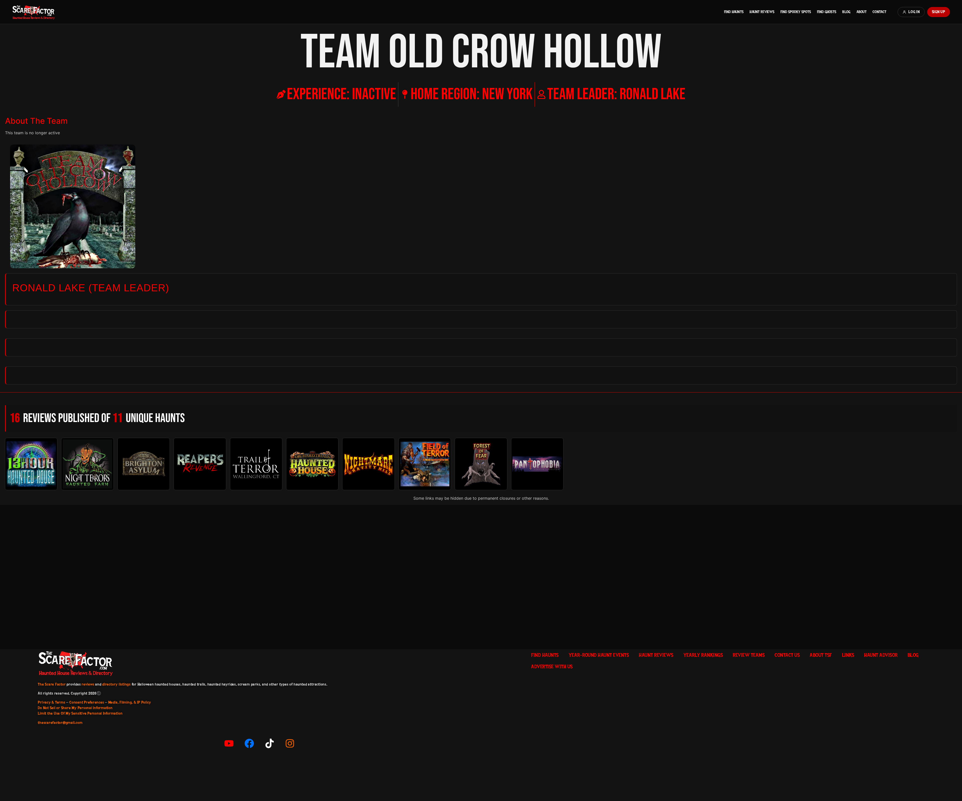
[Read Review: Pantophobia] (537, 464)
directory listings (116, 684)
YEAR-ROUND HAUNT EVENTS (599, 655)
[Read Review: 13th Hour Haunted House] (31, 464)
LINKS (848, 655)
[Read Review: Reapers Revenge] (200, 464)
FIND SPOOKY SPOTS (795, 12)
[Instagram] (289, 743)
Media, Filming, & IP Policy (129, 702)
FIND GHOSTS (826, 12)
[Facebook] (249, 743)
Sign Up (938, 12)
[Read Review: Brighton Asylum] (143, 464)
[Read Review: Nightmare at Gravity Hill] (368, 464)
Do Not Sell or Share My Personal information (75, 708)
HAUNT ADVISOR (881, 655)
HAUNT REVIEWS (762, 12)
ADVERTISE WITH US (552, 666)
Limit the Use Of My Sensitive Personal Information (80, 713)
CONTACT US (787, 655)
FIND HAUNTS (734, 12)
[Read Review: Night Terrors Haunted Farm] (87, 464)
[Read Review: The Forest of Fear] (481, 464)
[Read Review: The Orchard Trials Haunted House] (312, 464)
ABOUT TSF (821, 655)
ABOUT (862, 12)
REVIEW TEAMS (749, 655)
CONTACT (879, 12)
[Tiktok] (269, 743)
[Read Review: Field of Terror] (425, 464)
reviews (88, 684)
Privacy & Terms (51, 702)
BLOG (846, 12)
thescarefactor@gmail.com (60, 722)
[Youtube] (228, 743)
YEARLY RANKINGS (703, 655)
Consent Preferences (86, 702)
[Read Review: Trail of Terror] (256, 464)
